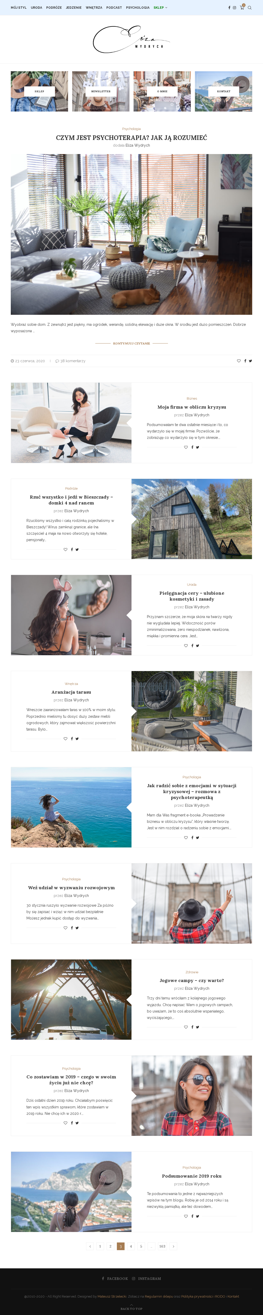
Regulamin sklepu (159, 1296)
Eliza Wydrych (138, 145)
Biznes (192, 398)
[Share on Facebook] (245, 361)
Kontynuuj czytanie (131, 343)
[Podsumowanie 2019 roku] (71, 1192)
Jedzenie (74, 7)
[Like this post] (239, 361)
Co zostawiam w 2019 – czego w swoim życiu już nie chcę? (71, 1080)
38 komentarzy (73, 361)
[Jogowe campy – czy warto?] (71, 999)
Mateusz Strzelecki (112, 1296)
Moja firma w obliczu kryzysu (191, 407)
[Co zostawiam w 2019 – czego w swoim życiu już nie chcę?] (192, 1096)
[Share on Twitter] (250, 361)
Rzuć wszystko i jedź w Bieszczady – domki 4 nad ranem (71, 500)
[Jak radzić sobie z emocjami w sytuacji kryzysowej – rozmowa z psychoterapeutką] (71, 807)
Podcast (114, 7)
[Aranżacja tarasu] (192, 711)
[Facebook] (229, 7)
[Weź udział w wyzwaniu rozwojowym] (192, 903)
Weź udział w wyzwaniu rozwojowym (71, 888)
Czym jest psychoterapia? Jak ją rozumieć (131, 138)
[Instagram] (234, 7)
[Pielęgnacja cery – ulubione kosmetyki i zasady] (71, 615)
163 (162, 1246)
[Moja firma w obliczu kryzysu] (71, 423)
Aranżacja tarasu (71, 692)
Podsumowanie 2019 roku (192, 1176)
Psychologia (137, 7)
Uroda (36, 7)
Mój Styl (19, 7)
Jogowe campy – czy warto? (192, 980)
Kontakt (233, 1296)
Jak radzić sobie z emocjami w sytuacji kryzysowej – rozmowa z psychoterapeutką (192, 791)
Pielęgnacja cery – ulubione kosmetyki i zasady (191, 596)
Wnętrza (94, 7)
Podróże (54, 7)
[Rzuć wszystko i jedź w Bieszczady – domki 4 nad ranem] (192, 519)
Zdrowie (191, 972)
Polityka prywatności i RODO (203, 1296)
